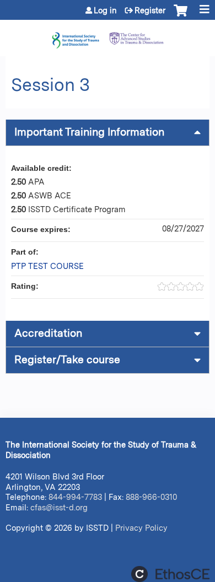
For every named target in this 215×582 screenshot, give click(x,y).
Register (150, 10)
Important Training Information (89, 132)
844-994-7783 (75, 497)
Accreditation (48, 333)
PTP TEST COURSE (47, 266)
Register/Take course (67, 359)
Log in (105, 10)
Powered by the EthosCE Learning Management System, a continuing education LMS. (170, 574)
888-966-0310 (151, 497)
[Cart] (180, 16)
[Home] (107, 35)
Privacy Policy (141, 527)
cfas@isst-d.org (59, 507)
